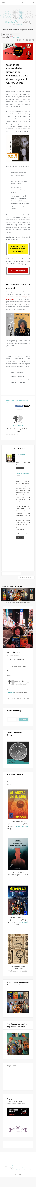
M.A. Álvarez (18, 425)
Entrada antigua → (26, 577)
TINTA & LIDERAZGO (18, 271)
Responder (20, 468)
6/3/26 (18, 476)
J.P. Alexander (20, 454)
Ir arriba (18, 1174)
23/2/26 (19, 457)
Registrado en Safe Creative (19, 1168)
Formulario (10, 692)
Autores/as (17, 399)
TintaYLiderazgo (22, 400)
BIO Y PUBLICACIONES (16, 671)
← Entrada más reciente (11, 574)
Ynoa (7, 402)
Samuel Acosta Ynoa (22, 473)
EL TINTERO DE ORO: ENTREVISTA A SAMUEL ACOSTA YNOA (18, 249)
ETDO (14, 400)
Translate (16, 37)
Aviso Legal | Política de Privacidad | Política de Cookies (18, 1170)
